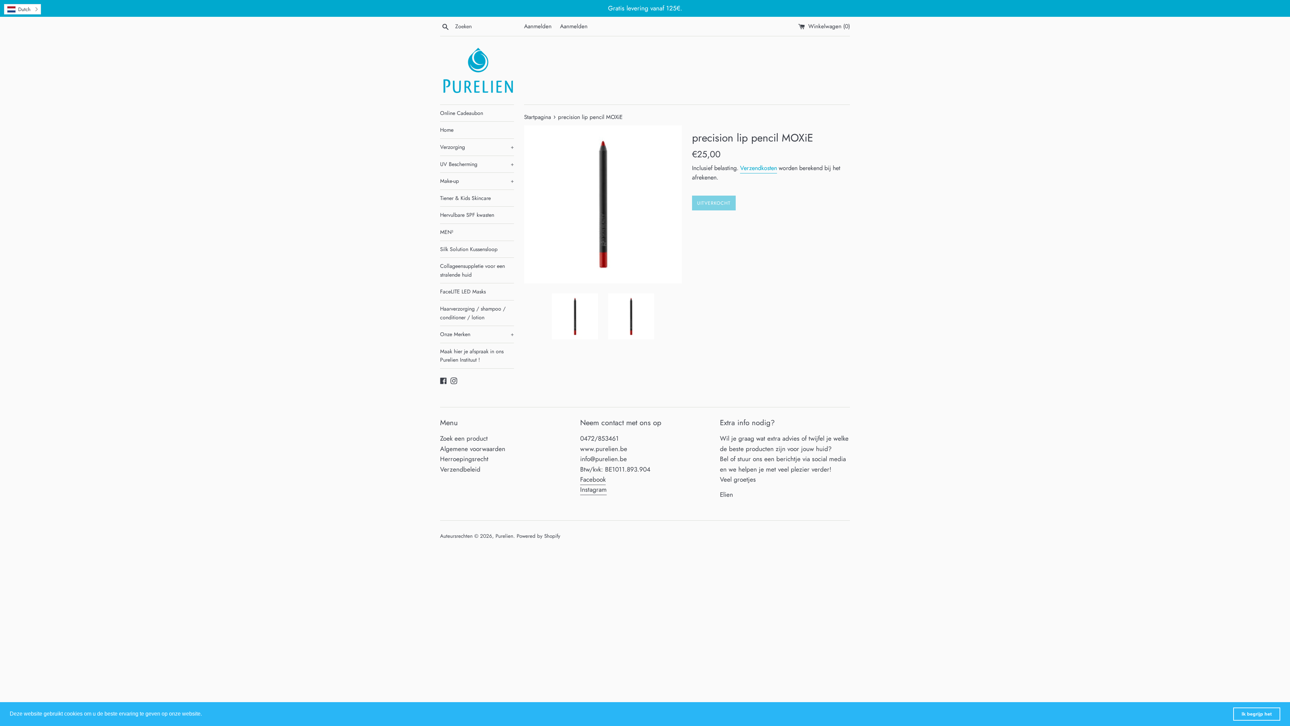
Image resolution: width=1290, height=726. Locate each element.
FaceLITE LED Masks (463, 291)
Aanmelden (538, 26)
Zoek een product (464, 438)
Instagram (593, 489)
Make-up (477, 181)
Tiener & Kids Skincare (465, 198)
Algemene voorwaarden (472, 448)
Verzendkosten (758, 168)
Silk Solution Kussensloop (469, 249)
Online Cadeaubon (461, 113)
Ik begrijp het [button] (1257, 714)
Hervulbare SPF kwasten (467, 215)
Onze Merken (477, 334)
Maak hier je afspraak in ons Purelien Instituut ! (472, 356)
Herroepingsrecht (464, 458)
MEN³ (446, 232)
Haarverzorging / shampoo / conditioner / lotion (473, 313)
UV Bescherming (477, 164)
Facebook (593, 479)
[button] (204, 715)
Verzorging (477, 147)
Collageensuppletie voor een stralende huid (472, 270)
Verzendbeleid (460, 469)
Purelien (504, 536)
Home (447, 130)
